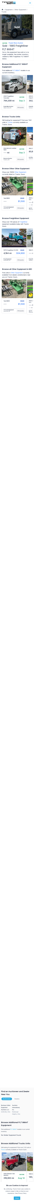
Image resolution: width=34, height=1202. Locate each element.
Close (17, 1198)
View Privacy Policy (20, 1193)
